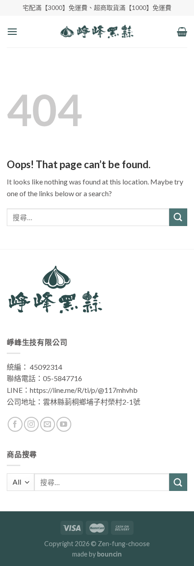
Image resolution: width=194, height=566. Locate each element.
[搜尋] (178, 482)
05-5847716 (62, 378)
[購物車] (182, 32)
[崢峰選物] (97, 31)
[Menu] (12, 31)
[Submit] (178, 217)
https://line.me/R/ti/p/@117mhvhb (84, 390)
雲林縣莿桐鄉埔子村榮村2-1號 (91, 401)
